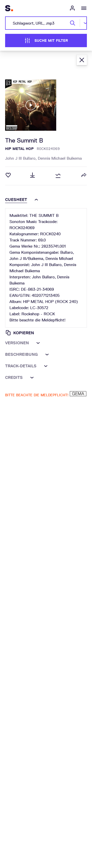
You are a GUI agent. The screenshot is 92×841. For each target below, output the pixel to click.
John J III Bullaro (21, 158)
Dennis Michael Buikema (60, 158)
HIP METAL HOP (19, 149)
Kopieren (23, 332)
